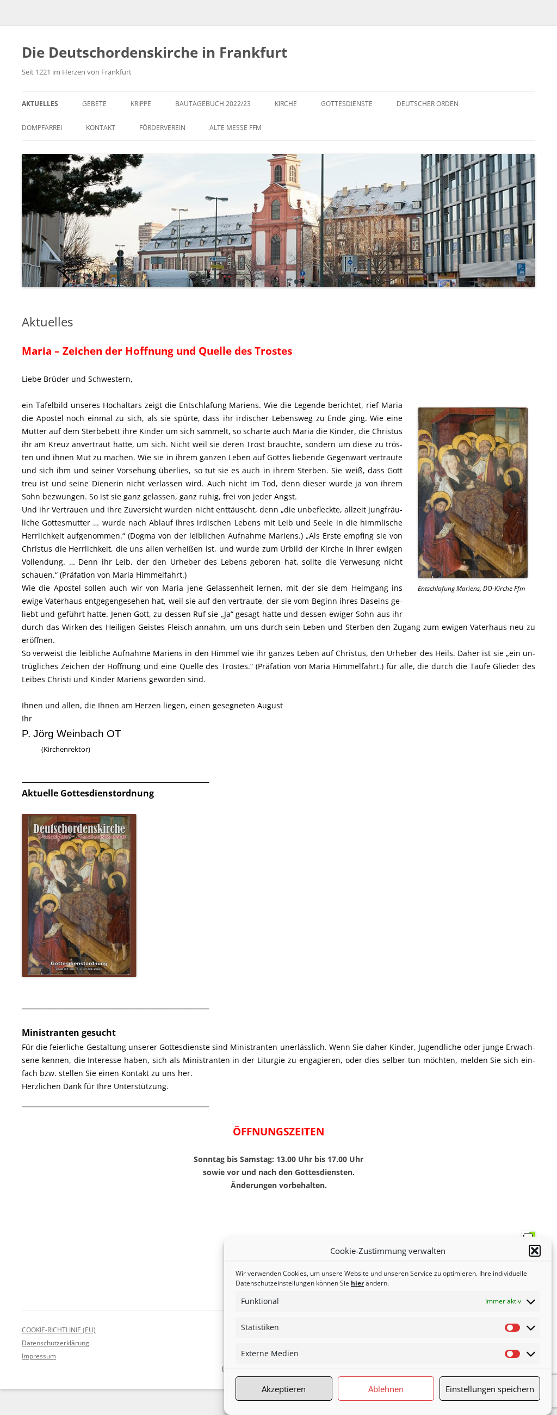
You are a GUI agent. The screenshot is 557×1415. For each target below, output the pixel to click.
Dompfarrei (42, 127)
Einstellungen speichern (489, 1388)
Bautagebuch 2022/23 (213, 103)
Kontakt (100, 127)
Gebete (94, 103)
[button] (534, 1250)
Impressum (39, 1356)
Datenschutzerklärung (55, 1343)
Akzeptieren (284, 1388)
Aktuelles (40, 103)
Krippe (141, 103)
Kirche (286, 103)
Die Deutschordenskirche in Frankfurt (154, 52)
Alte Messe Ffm (235, 127)
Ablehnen (386, 1388)
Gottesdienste (347, 103)
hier (357, 1283)
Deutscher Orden (428, 103)
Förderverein (162, 127)
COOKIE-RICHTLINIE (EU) (59, 1329)
